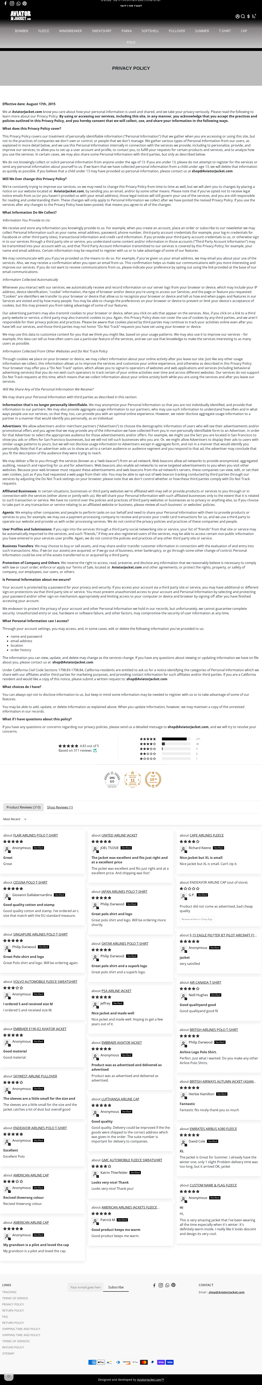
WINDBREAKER (70, 31)
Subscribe (116, 1287)
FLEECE (43, 31)
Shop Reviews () (60, 807)
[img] (79, 746)
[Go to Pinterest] (25, 3)
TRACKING (9, 1292)
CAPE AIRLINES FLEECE (207, 835)
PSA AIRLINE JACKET (116, 991)
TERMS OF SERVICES (16, 1341)
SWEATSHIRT (102, 31)
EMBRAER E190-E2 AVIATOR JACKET (40, 1029)
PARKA (127, 31)
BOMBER (21, 31)
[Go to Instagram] (12, 3)
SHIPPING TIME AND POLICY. (21, 1329)
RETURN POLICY (13, 1310)
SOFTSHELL (150, 31)
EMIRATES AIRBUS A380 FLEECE (213, 1129)
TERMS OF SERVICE (15, 1298)
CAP (244, 31)
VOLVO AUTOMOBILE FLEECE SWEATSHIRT (45, 981)
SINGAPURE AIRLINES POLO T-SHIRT (40, 934)
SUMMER (202, 31)
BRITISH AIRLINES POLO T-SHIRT (214, 1029)
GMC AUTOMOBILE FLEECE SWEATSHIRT (132, 1160)
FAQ (5, 1316)
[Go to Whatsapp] (18, 3)
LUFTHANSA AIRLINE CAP (120, 1099)
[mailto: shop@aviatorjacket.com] (208, 1292)
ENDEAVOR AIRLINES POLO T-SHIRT (40, 1128)
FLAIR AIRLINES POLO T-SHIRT (35, 835)
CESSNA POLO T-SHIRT (30, 882)
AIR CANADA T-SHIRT (205, 982)
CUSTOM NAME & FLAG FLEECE (213, 1185)
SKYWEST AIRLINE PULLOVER (35, 1076)
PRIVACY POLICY (13, 1304)
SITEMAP (8, 1353)
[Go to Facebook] (5, 3)
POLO (131, 42)
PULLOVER (177, 31)
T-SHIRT (225, 31)
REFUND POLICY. (13, 1347)
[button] (148, 739)
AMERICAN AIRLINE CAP (31, 1175)
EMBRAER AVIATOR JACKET (122, 1042)
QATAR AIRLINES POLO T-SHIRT (125, 943)
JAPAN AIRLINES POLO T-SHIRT (124, 891)
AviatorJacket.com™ (150, 1380)
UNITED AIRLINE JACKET (119, 835)
